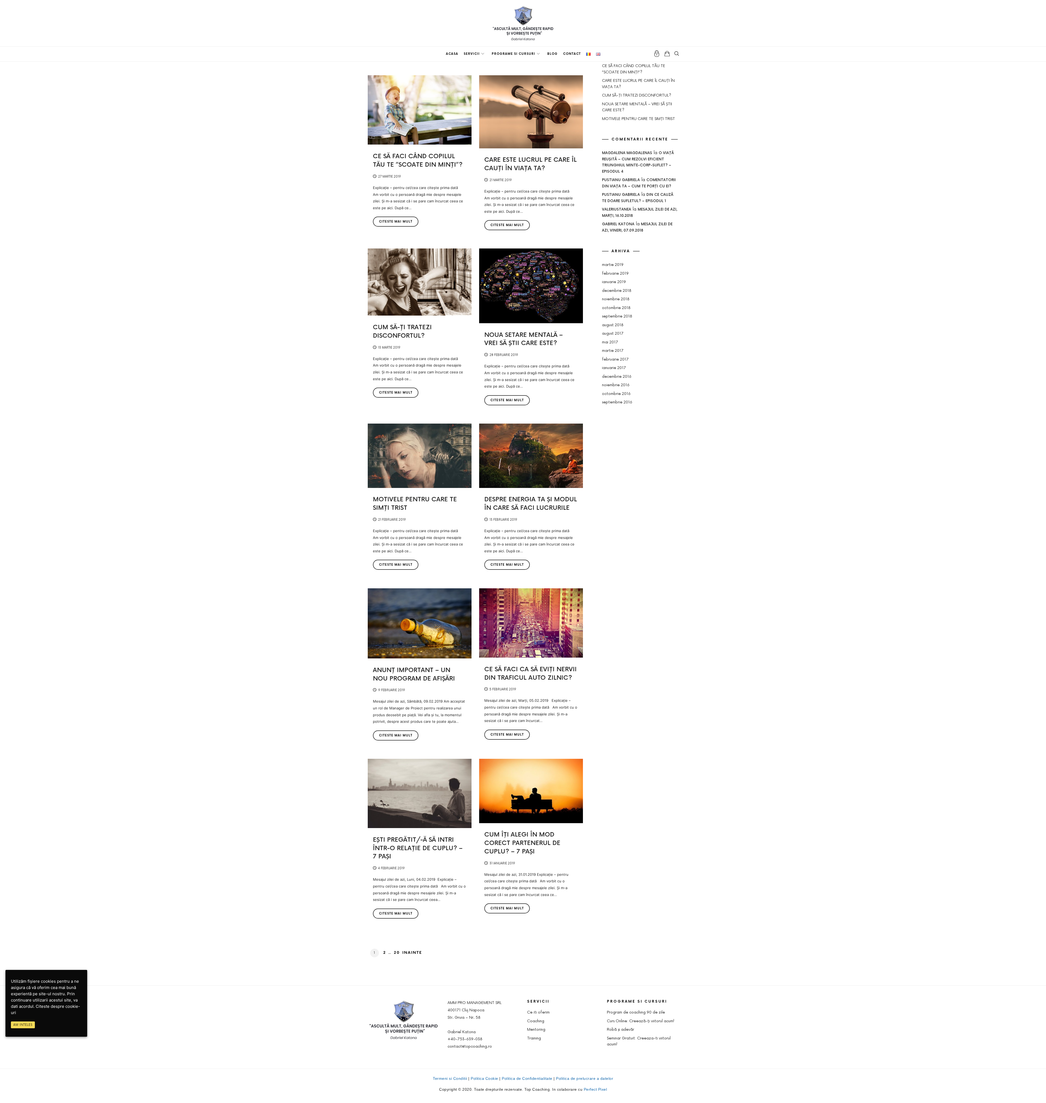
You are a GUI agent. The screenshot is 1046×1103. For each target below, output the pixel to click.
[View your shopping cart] (667, 54)
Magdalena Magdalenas (627, 153)
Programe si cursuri (513, 54)
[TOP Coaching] (523, 22)
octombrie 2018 (616, 307)
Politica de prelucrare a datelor (584, 1078)
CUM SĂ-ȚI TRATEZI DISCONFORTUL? (636, 95)
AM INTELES (22, 1025)
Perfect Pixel (595, 1089)
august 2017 (613, 333)
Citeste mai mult (395, 221)
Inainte (412, 952)
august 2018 (613, 325)
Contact (572, 54)
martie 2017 (613, 350)
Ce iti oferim (538, 1012)
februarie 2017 (615, 359)
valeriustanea (616, 209)
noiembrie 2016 (616, 385)
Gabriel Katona (618, 224)
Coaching (535, 1021)
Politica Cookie (484, 1078)
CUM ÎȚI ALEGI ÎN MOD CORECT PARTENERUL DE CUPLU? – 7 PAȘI (522, 843)
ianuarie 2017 (614, 367)
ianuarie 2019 (614, 282)
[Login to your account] (656, 53)
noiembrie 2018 (616, 299)
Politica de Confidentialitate (527, 1078)
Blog (552, 54)
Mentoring (536, 1029)
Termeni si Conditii (450, 1078)
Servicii (472, 54)
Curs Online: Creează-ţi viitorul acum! (640, 1021)
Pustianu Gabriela (621, 180)
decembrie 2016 (616, 376)
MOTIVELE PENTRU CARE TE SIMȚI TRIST (638, 118)
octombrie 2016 (616, 393)
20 (397, 952)
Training (534, 1038)
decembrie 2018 (616, 290)
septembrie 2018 (617, 316)
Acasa (452, 54)
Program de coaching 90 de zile (636, 1012)
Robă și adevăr (620, 1029)
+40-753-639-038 (465, 1039)
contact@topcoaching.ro (470, 1046)
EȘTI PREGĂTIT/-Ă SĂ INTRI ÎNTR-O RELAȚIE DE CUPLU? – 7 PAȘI (418, 848)
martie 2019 (613, 264)
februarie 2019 (615, 273)
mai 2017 (610, 342)
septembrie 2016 (617, 402)
